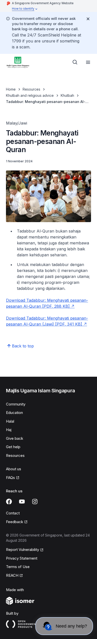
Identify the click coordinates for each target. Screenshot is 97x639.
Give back (14, 438)
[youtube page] (22, 501)
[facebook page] (9, 501)
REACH (12, 575)
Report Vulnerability (22, 549)
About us (13, 469)
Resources (31, 89)
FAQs (10, 477)
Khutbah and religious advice (30, 95)
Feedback (14, 521)
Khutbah (67, 95)
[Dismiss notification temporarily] (88, 19)
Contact (13, 513)
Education (14, 412)
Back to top (23, 345)
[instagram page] (35, 501)
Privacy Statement (21, 558)
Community (15, 404)
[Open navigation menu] (88, 62)
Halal (10, 421)
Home (11, 89)
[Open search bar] (75, 62)
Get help (13, 446)
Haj (8, 429)
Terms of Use (18, 566)
